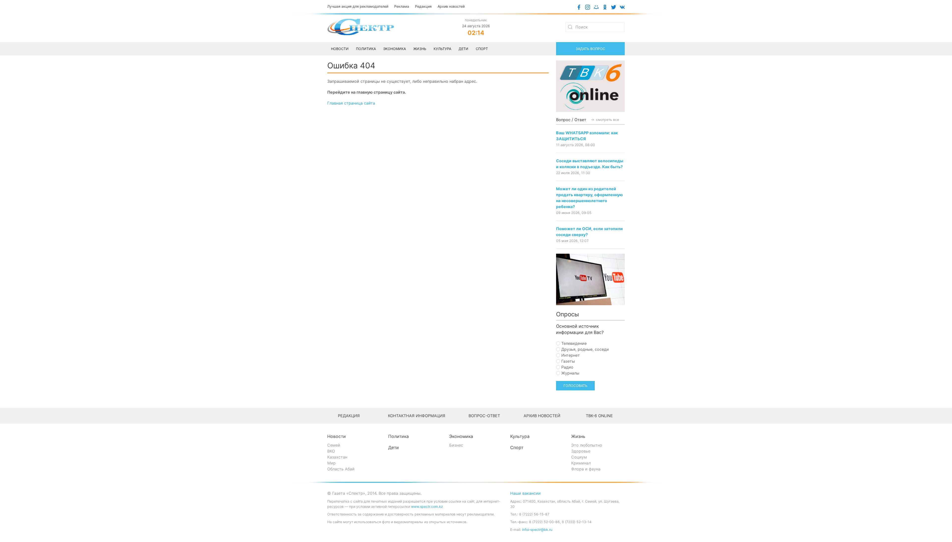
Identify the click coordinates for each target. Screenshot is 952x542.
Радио (566, 367)
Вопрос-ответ (484, 415)
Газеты (567, 361)
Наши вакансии (525, 493)
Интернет (570, 355)
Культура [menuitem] (442, 49)
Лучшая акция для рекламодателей (357, 6)
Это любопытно (586, 445)
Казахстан (337, 457)
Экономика (461, 436)
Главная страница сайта (351, 103)
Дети (393, 447)
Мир (331, 463)
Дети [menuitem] (463, 49)
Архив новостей (451, 6)
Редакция (423, 6)
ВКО (331, 451)
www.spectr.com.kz (427, 506)
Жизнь (578, 436)
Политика (398, 436)
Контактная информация (416, 415)
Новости (336, 436)
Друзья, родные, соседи (584, 349)
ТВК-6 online (599, 415)
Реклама (401, 6)
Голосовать (575, 385)
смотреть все (607, 119)
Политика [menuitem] (366, 49)
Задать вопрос (590, 49)
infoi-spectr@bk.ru (537, 529)
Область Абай (341, 468)
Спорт (516, 447)
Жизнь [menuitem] (419, 49)
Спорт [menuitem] (482, 49)
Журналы (569, 373)
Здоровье (580, 451)
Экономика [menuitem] (394, 49)
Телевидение (573, 343)
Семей (333, 445)
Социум (579, 457)
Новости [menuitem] (340, 49)
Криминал (581, 463)
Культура (520, 436)
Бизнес (456, 445)
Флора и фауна (585, 468)
